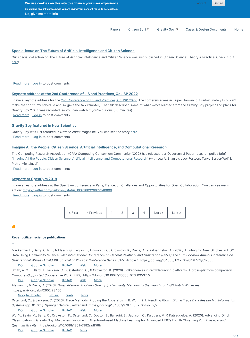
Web (83, 265)
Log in (37, 83)
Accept (201, 3)
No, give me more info (41, 14)
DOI (20, 265)
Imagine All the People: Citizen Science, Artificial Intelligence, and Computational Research (80, 158)
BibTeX (67, 265)
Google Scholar (42, 265)
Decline (218, 3)
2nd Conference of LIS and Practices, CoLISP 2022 (99, 100)
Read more (21, 83)
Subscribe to (13, 226)
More (98, 265)
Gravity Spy (166, 29)
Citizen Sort (137, 29)
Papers (115, 29)
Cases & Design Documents (206, 29)
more (234, 335)
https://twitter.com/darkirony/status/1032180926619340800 (67, 190)
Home (238, 29)
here (15, 62)
